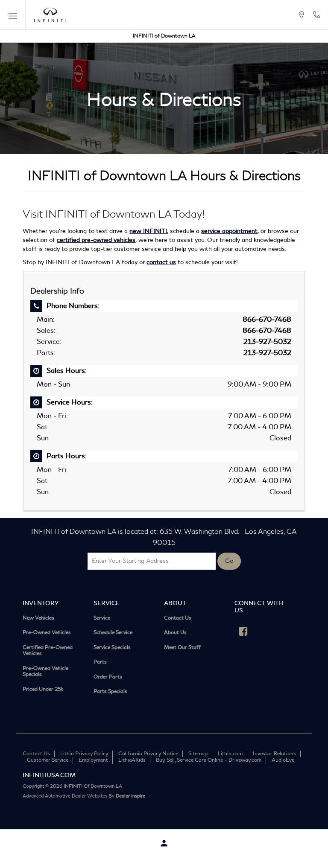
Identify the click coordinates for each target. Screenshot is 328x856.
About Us (175, 633)
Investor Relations (274, 753)
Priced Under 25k (43, 690)
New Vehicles (38, 618)
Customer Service (47, 760)
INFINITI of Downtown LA (164, 36)
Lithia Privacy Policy (84, 753)
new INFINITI (148, 231)
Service (102, 618)
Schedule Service (113, 633)
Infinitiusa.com (49, 775)
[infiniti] (50, 15)
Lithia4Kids (132, 760)
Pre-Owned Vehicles (47, 633)
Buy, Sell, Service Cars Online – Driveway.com (208, 760)
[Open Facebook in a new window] (243, 631)
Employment (93, 760)
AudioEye (283, 760)
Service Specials (112, 648)
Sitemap (198, 753)
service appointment (229, 231)
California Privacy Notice (148, 753)
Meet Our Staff (182, 648)
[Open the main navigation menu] (13, 15)
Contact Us (177, 618)
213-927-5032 (267, 341)
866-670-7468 (267, 319)
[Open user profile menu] (164, 843)
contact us (161, 262)
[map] (301, 15)
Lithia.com (230, 753)
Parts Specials (110, 692)
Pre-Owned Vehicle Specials (45, 672)
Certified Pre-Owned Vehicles (48, 651)
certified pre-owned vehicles (96, 240)
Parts (100, 662)
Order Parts (108, 677)
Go (229, 561)
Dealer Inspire (130, 796)
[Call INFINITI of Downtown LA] (316, 15)
